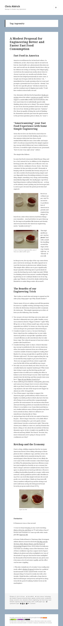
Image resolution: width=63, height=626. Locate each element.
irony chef (23, 601)
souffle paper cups (40, 601)
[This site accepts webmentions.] (20, 619)
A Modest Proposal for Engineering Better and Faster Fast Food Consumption (27, 44)
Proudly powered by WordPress (19, 617)
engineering (36, 600)
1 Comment (32, 603)
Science (42, 596)
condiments (48, 598)
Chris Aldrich (12, 6)
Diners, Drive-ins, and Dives (22, 530)
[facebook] (20, 603)
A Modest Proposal (16, 598)
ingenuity (17, 601)
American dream (26, 598)
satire (32, 601)
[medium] (26, 603)
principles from (35, 617)
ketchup (28, 601)
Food (37, 596)
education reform (27, 600)
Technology (48, 596)
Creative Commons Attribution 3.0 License (40, 623)
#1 (29, 226)
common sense (40, 598)
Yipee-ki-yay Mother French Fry (28, 379)
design (11, 600)
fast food (41, 600)
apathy (33, 598)
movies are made (37, 97)
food (46, 600)
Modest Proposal (28, 569)
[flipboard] (22, 603)
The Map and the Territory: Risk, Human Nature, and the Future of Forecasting (31, 544)
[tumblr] (24, 603)
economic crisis (18, 600)
